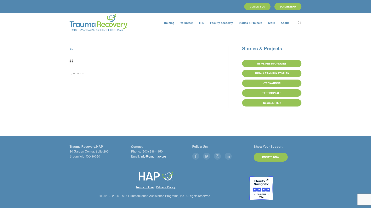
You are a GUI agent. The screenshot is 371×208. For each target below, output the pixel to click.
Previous (77, 73)
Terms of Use (145, 187)
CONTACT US (257, 6)
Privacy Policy (165, 187)
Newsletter (272, 103)
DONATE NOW (288, 6)
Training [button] (169, 23)
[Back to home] (99, 22)
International (272, 83)
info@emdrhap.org (153, 156)
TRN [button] (201, 23)
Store (271, 23)
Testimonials (271, 93)
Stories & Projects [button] (250, 23)
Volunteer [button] (186, 23)
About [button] (285, 23)
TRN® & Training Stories (272, 73)
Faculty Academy (221, 23)
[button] (299, 22)
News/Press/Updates (272, 63)
